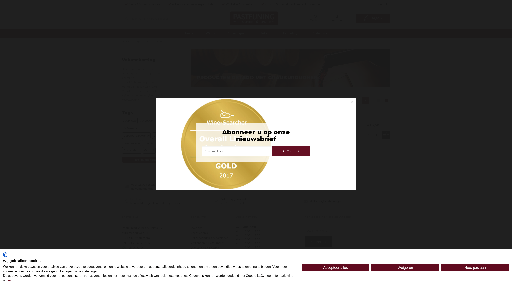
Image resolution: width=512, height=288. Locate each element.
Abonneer (291, 151)
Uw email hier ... (215, 151)
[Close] (351, 102)
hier (8, 280)
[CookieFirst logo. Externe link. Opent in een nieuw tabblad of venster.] (5, 254)
